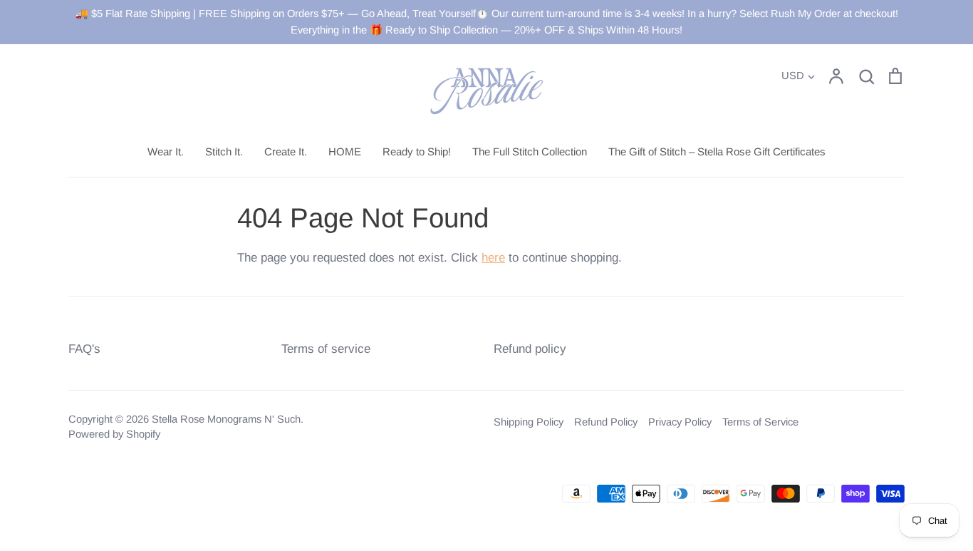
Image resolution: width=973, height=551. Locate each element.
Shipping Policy (528, 422)
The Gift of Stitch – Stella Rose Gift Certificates (717, 151)
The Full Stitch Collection (529, 151)
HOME (344, 151)
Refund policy (530, 349)
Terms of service (325, 349)
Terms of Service (760, 422)
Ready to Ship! (417, 151)
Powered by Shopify (114, 434)
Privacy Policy (680, 422)
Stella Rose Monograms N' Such (226, 419)
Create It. (285, 151)
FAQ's (84, 349)
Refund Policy (606, 422)
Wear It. (165, 151)
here (493, 257)
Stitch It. (224, 151)
